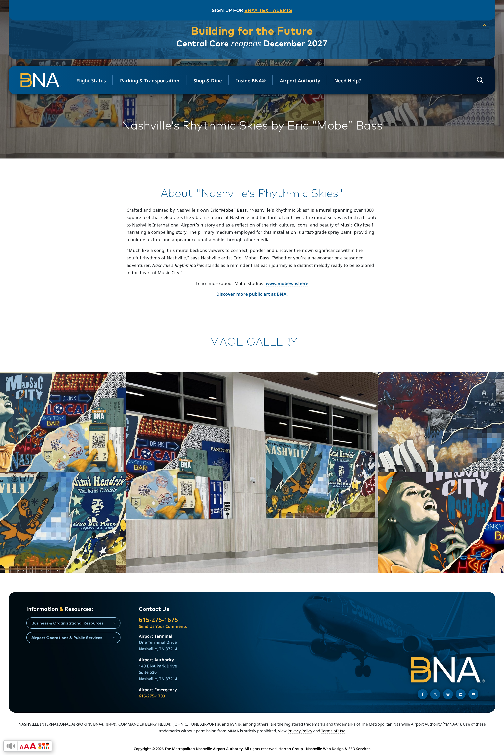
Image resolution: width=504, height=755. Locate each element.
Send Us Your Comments (163, 626)
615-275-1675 (158, 619)
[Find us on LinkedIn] (461, 694)
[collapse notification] (484, 25)
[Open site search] (480, 80)
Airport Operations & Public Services (66, 637)
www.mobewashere (287, 283)
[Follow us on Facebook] (423, 694)
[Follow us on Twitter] (435, 694)
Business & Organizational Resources (67, 622)
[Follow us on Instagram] (448, 694)
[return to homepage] (42, 80)
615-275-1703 (152, 696)
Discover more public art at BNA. (252, 294)
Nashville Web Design (325, 748)
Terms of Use (333, 731)
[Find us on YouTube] (473, 694)
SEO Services (359, 748)
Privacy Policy (300, 731)
